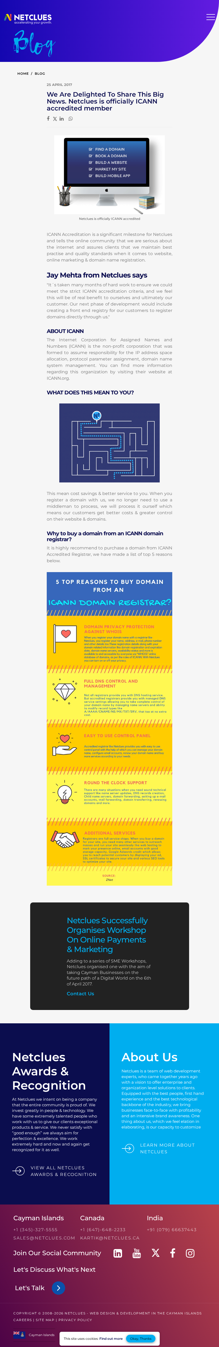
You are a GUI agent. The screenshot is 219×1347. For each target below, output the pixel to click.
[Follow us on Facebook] (172, 1253)
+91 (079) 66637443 (172, 1229)
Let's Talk (31, 1288)
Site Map (45, 1320)
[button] (34, 1338)
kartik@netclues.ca (110, 1238)
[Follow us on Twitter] (155, 1253)
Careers (22, 1320)
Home (23, 74)
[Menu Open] (210, 17)
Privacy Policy (75, 1320)
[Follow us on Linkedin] (118, 1253)
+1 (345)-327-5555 (35, 1229)
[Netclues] (28, 22)
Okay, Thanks (140, 1339)
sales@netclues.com (44, 1238)
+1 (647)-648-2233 (103, 1229)
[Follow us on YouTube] (136, 1253)
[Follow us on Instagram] (190, 1253)
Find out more (111, 1339)
